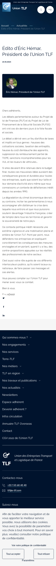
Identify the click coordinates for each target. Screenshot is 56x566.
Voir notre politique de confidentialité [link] (29, 545)
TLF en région (11, 373)
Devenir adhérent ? (14, 409)
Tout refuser (43, 554)
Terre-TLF (8, 359)
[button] (41, 9)
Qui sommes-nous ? (15, 337)
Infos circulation (12, 416)
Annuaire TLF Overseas (17, 423)
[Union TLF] (6, 458)
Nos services (10, 351)
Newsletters (10, 394)
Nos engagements (14, 344)
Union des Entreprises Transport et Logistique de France (32, 2)
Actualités (22, 26)
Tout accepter (13, 554)
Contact (7, 430)
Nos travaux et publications (19, 380)
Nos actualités (11, 387)
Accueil (5, 26)
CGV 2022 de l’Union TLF (17, 438)
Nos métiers (10, 366)
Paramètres (28, 560)
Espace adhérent (13, 402)
